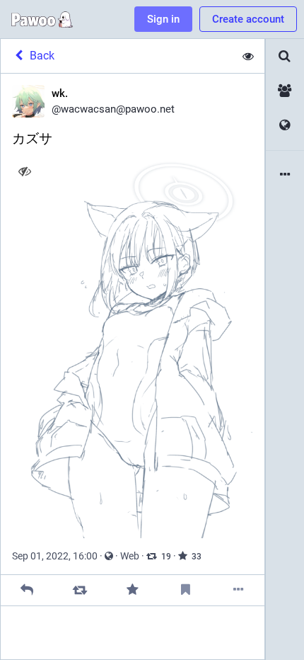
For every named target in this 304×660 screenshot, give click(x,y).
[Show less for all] (248, 56)
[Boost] (79, 590)
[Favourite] (132, 590)
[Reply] (27, 590)
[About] (285, 175)
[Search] (285, 56)
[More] (238, 590)
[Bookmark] (185, 590)
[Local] (285, 91)
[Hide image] (24, 171)
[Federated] (285, 125)
